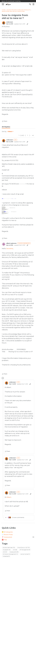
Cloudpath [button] (6, 549)
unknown (9, 22)
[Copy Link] (27, 24)
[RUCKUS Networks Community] (8, 4)
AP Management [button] (25, 549)
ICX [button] (15, 549)
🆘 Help (4, 540)
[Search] (30, 4)
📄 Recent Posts (7, 534)
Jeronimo (9, 248)
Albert (9, 497)
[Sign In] (33, 4)
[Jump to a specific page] (32, 135)
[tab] (6, 126)
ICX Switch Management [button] (10, 554)
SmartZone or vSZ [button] (23, 547)
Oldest (9, 132)
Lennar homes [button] (25, 554)
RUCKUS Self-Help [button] (9, 547)
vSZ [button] (5, 552)
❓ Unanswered (18, 537)
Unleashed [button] (6, 556)
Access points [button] (14, 552)
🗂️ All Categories (7, 532)
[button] (9, 198)
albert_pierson (11, 243)
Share (4, 121)
